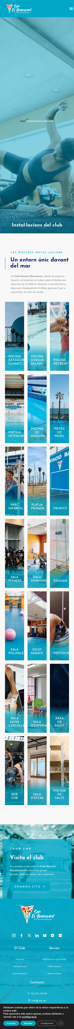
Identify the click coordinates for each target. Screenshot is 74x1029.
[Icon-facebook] (21, 935)
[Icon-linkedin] (37, 935)
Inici (22, 121)
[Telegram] (52, 935)
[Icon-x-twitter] (29, 935)
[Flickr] (60, 935)
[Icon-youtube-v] (44, 935)
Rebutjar (28, 1023)
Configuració (47, 1023)
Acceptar (11, 1023)
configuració (29, 1016)
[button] (71, 9)
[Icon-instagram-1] (13, 935)
